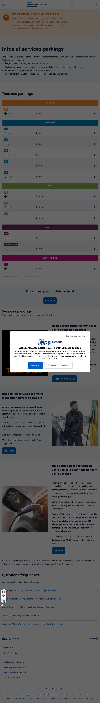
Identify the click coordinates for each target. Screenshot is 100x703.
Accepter (35, 365)
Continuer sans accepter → (76, 336)
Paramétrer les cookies (58, 365)
